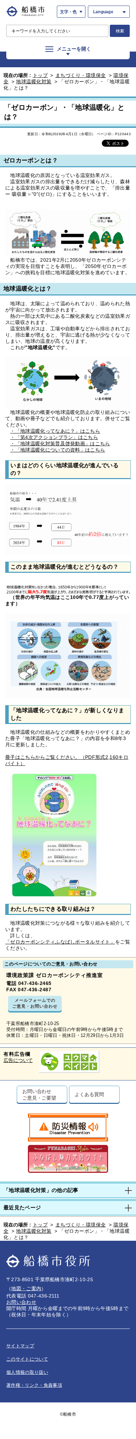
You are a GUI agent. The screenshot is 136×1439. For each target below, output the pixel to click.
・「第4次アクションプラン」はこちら (54, 437)
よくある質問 (89, 1094)
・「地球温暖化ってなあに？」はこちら (55, 431)
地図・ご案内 (26, 1288)
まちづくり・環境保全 (80, 75)
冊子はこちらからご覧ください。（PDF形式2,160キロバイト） (66, 760)
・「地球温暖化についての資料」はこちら (57, 450)
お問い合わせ (21, 1302)
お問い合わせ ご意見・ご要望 (39, 1094)
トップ (40, 75)
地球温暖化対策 (34, 81)
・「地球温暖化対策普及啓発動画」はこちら (60, 443)
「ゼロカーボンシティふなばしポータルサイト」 (60, 942)
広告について (18, 1060)
